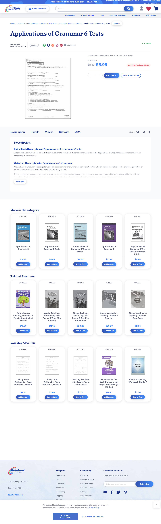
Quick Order (151, 15)
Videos (49, 132)
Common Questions (117, 15)
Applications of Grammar (72, 23)
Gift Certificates (86, 487)
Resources (60, 487)
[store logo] (13, 8)
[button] (142, 8)
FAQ (57, 479)
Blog (102, 15)
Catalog (83, 491)
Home (12, 23)
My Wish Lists (148, 8)
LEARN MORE (93, 2)
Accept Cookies (65, 516)
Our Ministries (86, 495)
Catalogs (136, 15)
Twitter (137, 132)
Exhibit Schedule (87, 479)
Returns (59, 499)
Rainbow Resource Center (16, 471)
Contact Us (70, 15)
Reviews (64, 132)
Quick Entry (60, 491)
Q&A (78, 132)
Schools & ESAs (87, 15)
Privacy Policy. (94, 507)
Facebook (149, 132)
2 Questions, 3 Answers (97, 55)
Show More (20, 181)
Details (35, 132)
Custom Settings (93, 516)
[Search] (128, 8)
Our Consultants (86, 483)
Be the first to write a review (121, 55)
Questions (60, 483)
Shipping (59, 495)
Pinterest (144, 132)
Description (17, 132)
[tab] (117, 23)
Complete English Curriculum (50, 23)
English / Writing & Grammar (27, 23)
